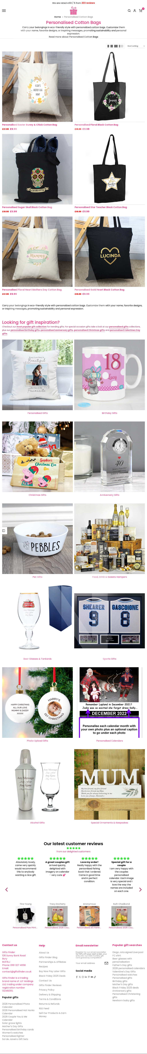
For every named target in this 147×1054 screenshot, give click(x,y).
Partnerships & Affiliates (52, 962)
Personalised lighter (13, 1036)
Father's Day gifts (122, 965)
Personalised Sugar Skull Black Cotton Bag (27, 207)
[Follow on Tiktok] (95, 977)
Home (57, 17)
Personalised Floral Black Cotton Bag (96, 124)
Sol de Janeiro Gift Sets (15, 1039)
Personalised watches (124, 974)
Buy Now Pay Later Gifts (52, 971)
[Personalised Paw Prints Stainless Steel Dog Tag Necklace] (25, 916)
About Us (44, 952)
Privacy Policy (46, 989)
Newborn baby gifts (123, 1000)
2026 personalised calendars (128, 968)
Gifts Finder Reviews (50, 985)
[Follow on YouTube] (92, 977)
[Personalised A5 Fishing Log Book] (89, 916)
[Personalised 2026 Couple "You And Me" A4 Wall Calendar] (57, 916)
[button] (7, 890)
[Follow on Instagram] (83, 977)
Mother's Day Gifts (12, 1026)
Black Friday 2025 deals (125, 987)
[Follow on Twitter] (80, 977)
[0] (140, 10)
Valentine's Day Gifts (124, 971)
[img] (73, 848)
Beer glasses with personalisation (122, 960)
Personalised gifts (122, 978)
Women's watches (12, 1032)
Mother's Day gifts (122, 984)
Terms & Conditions (50, 999)
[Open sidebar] (3, 530)
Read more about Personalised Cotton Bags (73, 36)
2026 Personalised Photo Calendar (16, 1005)
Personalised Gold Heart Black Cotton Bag (99, 289)
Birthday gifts (119, 981)
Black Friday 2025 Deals (52, 976)
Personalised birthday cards (18, 1029)
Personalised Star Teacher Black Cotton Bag (101, 207)
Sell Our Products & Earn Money (52, 1014)
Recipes (43, 966)
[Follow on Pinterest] (89, 977)
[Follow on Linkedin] (86, 977)
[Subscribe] (103, 963)
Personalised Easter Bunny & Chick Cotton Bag (29, 124)
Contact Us (45, 980)
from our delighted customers (73, 851)
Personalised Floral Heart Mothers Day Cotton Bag (32, 289)
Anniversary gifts (121, 990)
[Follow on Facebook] (77, 977)
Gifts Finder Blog (48, 957)
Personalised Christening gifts (126, 995)
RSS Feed (44, 1008)
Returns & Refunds (49, 1004)
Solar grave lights (12, 1023)
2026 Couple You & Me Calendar (14, 1018)
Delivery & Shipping (50, 994)
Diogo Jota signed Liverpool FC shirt (127, 954)
